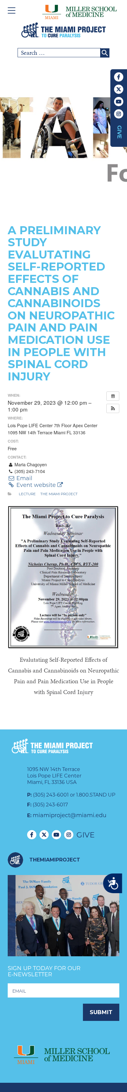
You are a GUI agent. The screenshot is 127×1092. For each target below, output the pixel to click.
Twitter (118, 89)
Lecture (27, 494)
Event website (36, 485)
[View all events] (112, 396)
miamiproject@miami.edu (69, 815)
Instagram (118, 113)
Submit (101, 1012)
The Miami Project (59, 494)
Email (23, 478)
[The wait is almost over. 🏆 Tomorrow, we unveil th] (63, 930)
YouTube (118, 101)
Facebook (118, 77)
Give (119, 132)
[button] (113, 408)
